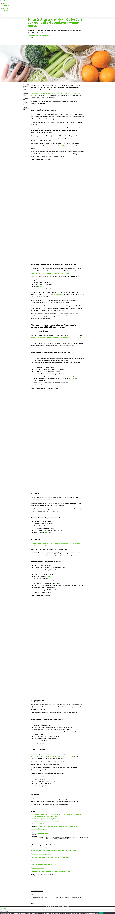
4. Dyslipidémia (25, 105)
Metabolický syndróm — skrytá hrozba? (45, 816)
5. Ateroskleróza (25, 107)
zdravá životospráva (41, 829)
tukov (46, 532)
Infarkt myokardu (39, 823)
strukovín (71, 378)
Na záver (24, 109)
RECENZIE (5, 8)
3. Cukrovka (25, 102)
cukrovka (57, 826)
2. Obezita (25, 101)
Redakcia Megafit (44, 35)
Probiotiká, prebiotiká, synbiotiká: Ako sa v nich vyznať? (50, 857)
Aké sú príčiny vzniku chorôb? (26, 84)
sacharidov (41, 585)
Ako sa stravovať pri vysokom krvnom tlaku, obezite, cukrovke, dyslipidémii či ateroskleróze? (26, 94)
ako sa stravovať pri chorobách (44, 826)
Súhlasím (101, 913)
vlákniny (64, 146)
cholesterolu (58, 294)
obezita (40, 286)
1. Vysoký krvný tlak (25, 99)
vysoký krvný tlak (69, 826)
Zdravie (30, 44)
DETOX (4, 7)
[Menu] (0, 14)
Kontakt (5, 12)
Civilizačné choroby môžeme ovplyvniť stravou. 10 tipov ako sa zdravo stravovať (57, 814)
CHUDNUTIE (6, 5)
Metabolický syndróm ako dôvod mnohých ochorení (25, 88)
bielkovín (47, 576)
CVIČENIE (5, 10)
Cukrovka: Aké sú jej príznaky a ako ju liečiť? (46, 821)
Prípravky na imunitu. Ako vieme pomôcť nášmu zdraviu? (50, 871)
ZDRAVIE (5, 3)
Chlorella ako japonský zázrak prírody (44, 864)
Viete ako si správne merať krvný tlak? (45, 819)
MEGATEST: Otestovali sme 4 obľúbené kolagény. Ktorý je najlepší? (54, 850)
